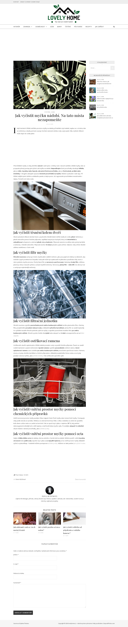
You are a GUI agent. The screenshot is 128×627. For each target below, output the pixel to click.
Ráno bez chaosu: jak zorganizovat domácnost (104, 82)
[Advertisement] (64, 43)
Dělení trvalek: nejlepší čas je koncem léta (105, 100)
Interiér (16, 27)
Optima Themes (24, 623)
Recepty (89, 27)
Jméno (16, 555)
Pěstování (78, 27)
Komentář (17, 583)
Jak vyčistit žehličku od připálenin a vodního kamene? (72, 530)
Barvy (59, 27)
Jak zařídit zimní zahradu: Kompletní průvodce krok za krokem (105, 117)
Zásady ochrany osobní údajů (30, 2)
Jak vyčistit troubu (102, 107)
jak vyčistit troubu (79, 443)
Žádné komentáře (80, 479)
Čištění (68, 27)
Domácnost (40, 27)
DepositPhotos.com (109, 623)
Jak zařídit (99, 27)
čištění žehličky (38, 356)
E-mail (15, 564)
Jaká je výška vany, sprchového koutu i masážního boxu (102, 91)
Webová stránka (18, 573)
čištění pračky (45, 429)
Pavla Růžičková (21, 479)
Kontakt (16, 2)
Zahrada (26, 27)
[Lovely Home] (64, 14)
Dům (52, 27)
